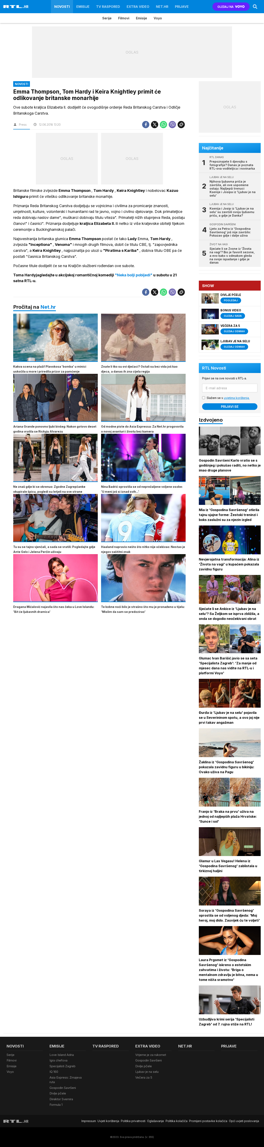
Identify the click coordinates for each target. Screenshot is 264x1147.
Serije (107, 18)
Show (208, 286)
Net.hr (48, 307)
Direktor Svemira (61, 1099)
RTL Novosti (214, 368)
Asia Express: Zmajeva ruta (66, 1079)
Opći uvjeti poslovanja (244, 1121)
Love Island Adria (62, 1055)
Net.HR (162, 7)
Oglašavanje (155, 1121)
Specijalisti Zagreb (62, 1066)
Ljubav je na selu (147, 1072)
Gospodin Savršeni (63, 1088)
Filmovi (123, 18)
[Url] (181, 124)
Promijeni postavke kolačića (208, 1121)
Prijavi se (230, 407)
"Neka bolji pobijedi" (134, 275)
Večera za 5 (143, 1077)
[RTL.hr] (15, 6)
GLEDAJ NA (225, 6)
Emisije (83, 7)
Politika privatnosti (133, 1121)
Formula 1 (56, 1105)
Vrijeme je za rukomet (150, 1055)
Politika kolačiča (176, 1121)
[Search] (255, 6)
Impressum (88, 1121)
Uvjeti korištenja (108, 1121)
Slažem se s (228, 398)
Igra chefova (58, 1060)
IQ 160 (54, 1072)
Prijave (182, 7)
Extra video (138, 7)
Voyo (158, 18)
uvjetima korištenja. (237, 398)
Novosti (62, 7)
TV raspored (108, 7)
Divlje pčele (58, 1093)
